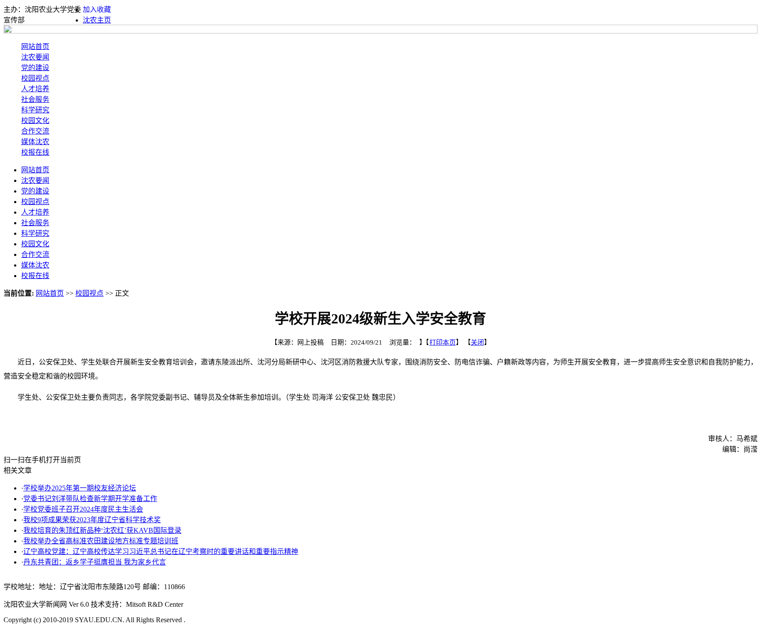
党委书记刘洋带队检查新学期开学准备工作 (90, 498)
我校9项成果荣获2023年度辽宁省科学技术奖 (92, 519)
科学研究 (35, 110)
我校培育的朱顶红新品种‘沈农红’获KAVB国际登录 (102, 530)
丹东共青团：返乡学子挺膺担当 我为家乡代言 (94, 562)
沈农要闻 (35, 57)
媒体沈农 (35, 141)
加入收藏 (97, 9)
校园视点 (35, 78)
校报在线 (35, 152)
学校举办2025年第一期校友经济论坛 (79, 488)
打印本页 (442, 342)
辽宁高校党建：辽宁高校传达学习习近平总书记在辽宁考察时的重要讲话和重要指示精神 (160, 551)
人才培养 (35, 89)
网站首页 (35, 46)
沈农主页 (97, 20)
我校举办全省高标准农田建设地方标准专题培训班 (100, 541)
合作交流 (35, 131)
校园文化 (35, 120)
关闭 (477, 342)
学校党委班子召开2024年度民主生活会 (83, 509)
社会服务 (35, 99)
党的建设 (35, 67)
